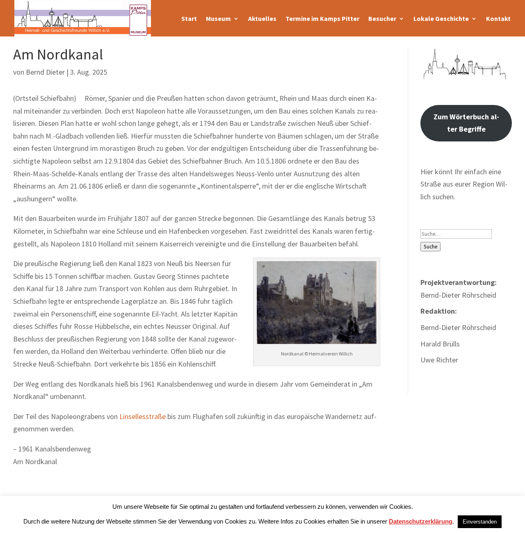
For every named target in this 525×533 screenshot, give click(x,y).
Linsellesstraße (142, 416)
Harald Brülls (440, 343)
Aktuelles (262, 18)
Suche (430, 246)
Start (189, 18)
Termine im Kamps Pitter (322, 18)
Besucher (382, 18)
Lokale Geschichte (441, 18)
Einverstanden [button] (480, 522)
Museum (218, 18)
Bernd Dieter (45, 72)
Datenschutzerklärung (420, 521)
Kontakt (498, 18)
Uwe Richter (439, 359)
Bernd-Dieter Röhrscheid (458, 327)
